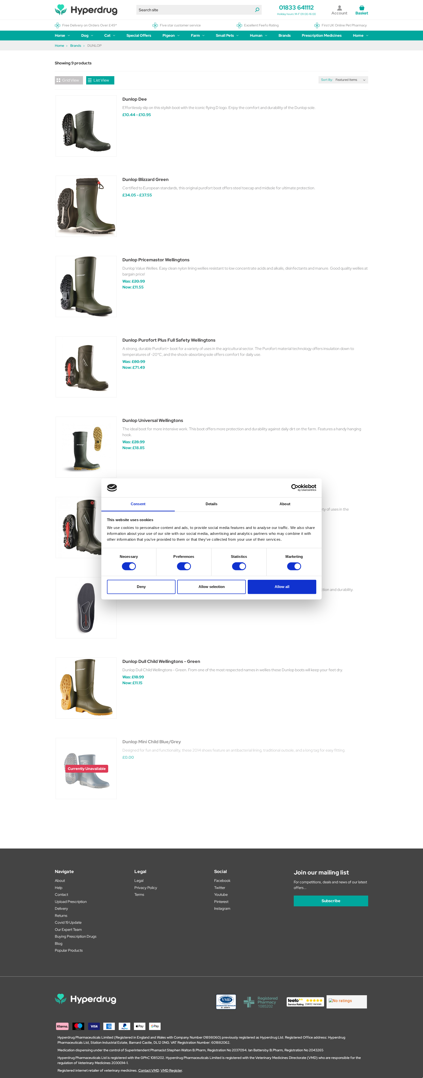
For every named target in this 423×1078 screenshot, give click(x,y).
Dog (84, 35)
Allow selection (212, 587)
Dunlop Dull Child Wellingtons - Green (161, 661)
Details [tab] (212, 504)
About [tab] (285, 504)
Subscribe (331, 900)
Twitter (219, 887)
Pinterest (221, 901)
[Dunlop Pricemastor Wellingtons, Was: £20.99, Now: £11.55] (86, 286)
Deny (141, 587)
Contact (61, 894)
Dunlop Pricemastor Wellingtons (155, 260)
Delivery (61, 908)
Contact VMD (148, 1070)
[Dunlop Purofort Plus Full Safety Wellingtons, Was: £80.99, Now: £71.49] (86, 366)
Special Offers (139, 35)
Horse (60, 35)
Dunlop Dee (134, 99)
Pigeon (169, 35)
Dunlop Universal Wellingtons (152, 420)
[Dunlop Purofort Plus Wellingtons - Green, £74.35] (86, 527)
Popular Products (69, 950)
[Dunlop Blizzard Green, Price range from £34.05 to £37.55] (86, 206)
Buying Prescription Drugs (75, 936)
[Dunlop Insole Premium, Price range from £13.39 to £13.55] (86, 607)
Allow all (282, 587)
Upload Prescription (71, 901)
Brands (285, 35)
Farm (195, 35)
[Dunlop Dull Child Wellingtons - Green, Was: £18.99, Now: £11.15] (86, 688)
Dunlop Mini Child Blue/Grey (151, 741)
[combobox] (199, 10)
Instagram (222, 908)
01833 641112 (296, 7)
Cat (107, 35)
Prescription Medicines (321, 35)
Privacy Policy (145, 887)
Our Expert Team (68, 929)
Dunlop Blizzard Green (145, 179)
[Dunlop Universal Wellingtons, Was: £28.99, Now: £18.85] (86, 447)
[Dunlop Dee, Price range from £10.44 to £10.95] (86, 125)
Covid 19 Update (68, 922)
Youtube (221, 894)
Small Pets (225, 35)
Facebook (222, 880)
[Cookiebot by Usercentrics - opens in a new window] (294, 487)
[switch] (184, 566)
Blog (58, 943)
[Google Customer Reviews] (347, 1001)
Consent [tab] (138, 504)
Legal (138, 880)
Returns (61, 915)
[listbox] (351, 80)
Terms (139, 894)
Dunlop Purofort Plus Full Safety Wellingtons (168, 340)
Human (256, 35)
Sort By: (327, 80)
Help (58, 887)
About (60, 880)
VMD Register (171, 1070)
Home (358, 35)
